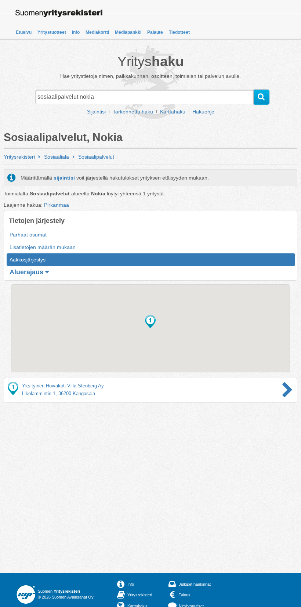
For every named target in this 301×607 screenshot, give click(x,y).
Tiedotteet (179, 32)
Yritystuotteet (51, 32)
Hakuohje (203, 112)
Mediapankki (128, 32)
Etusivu (24, 32)
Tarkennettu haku (133, 112)
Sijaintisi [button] (96, 112)
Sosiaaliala (56, 157)
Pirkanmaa (56, 205)
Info (76, 32)
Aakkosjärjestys (28, 260)
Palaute (155, 32)
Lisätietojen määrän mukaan (43, 247)
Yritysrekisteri (19, 157)
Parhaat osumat (28, 235)
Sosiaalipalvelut (96, 157)
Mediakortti (97, 32)
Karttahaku (172, 112)
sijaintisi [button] (64, 178)
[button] (150, 321)
